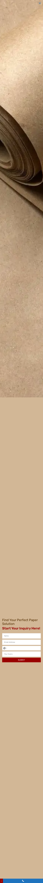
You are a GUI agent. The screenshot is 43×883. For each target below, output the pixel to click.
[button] (40, 3)
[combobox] (5, 648)
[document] (21, 441)
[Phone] (23, 881)
